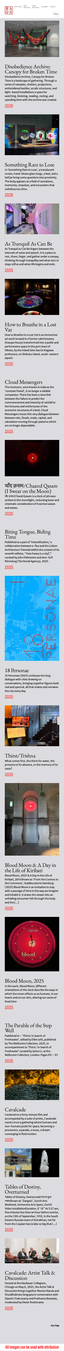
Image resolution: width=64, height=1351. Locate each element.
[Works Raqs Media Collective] (9, 10)
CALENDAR (45, 6)
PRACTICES (18, 6)
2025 (9, 270)
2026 (9, 106)
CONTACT (53, 6)
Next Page (55, 1326)
